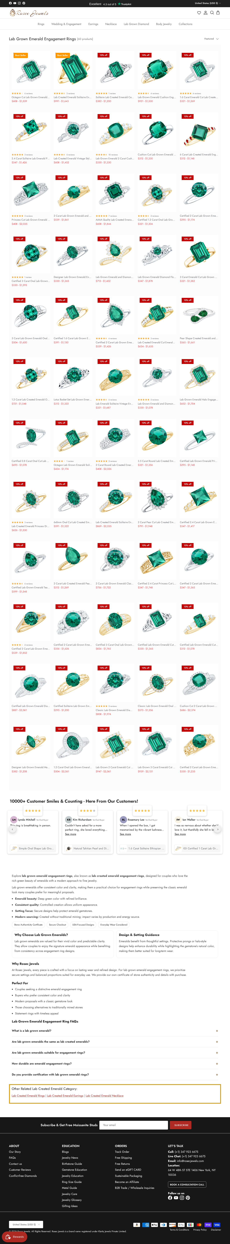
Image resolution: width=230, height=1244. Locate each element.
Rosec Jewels (23, 1231)
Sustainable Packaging (128, 1176)
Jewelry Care (69, 1194)
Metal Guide (69, 1188)
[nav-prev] (12, 829)
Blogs (65, 1152)
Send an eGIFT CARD (128, 1170)
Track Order (122, 1152)
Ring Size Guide (72, 1182)
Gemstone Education (74, 1170)
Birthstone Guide (72, 1164)
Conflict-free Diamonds (23, 1176)
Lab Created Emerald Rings (28, 1096)
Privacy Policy (200, 1229)
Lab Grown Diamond (136, 24)
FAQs (12, 1158)
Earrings (93, 24)
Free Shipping (123, 1158)
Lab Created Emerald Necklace (104, 1096)
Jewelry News (70, 1158)
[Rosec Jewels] (29, 13)
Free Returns (122, 1164)
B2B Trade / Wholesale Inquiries (134, 1188)
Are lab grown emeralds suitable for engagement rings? (48, 1053)
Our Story (15, 1152)
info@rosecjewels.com (190, 1161)
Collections (185, 24)
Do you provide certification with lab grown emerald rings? (50, 1074)
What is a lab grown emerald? (31, 1031)
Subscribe (181, 1125)
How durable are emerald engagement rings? (42, 1063)
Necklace (111, 24)
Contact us (15, 1164)
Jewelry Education (72, 1176)
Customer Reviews (20, 1170)
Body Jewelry (164, 24)
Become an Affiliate (127, 1182)
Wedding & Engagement (66, 24)
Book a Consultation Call (187, 1184)
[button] (199, 13)
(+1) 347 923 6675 (186, 1152)
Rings (41, 24)
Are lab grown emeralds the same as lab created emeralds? (51, 1042)
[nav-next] (217, 829)
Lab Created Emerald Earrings (65, 1096)
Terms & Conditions (179, 1229)
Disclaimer (216, 1229)
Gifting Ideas (69, 1206)
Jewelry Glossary (72, 1200)
